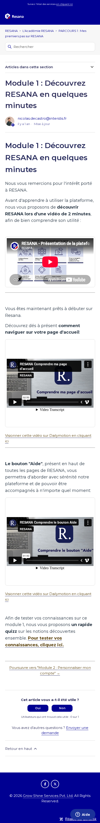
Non (62, 708)
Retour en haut (19, 748)
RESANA (11, 31)
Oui (38, 708)
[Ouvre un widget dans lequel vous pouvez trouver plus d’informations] (82, 815)
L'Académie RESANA (38, 31)
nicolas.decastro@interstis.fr (42, 118)
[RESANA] (14, 16)
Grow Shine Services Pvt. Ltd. (48, 795)
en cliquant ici (64, 4)
